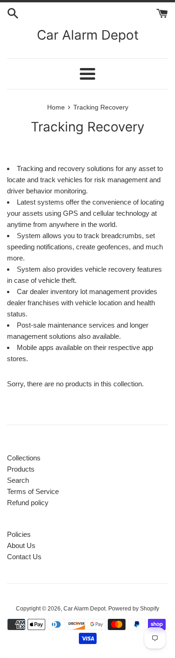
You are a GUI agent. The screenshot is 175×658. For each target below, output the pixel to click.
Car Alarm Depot (88, 35)
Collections (24, 458)
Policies (19, 534)
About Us (21, 545)
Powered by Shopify (133, 608)
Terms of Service (33, 491)
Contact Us (24, 557)
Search (18, 480)
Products (21, 469)
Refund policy (28, 503)
